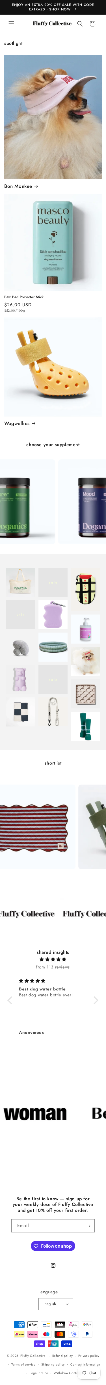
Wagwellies (17, 423)
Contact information (85, 1364)
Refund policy (62, 1355)
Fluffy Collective (33, 1355)
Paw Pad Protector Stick (24, 297)
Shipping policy (53, 1364)
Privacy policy (88, 1355)
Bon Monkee (18, 186)
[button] (11, 23)
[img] (53, 959)
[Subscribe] (88, 1225)
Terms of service (23, 1364)
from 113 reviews (53, 967)
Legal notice (39, 1373)
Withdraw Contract (68, 1373)
